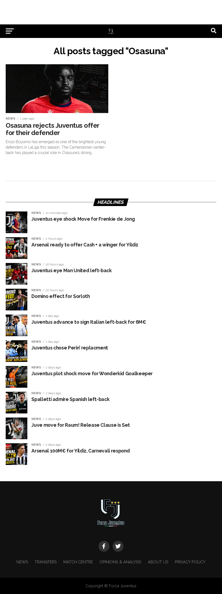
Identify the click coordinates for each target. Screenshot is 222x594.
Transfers (46, 562)
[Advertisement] (111, 12)
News (22, 562)
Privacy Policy (190, 562)
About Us (158, 562)
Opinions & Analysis (120, 562)
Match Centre (78, 562)
